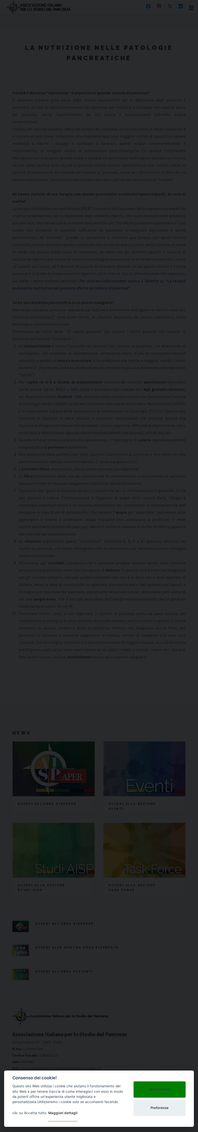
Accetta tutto (160, 1089)
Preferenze (160, 1108)
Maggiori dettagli (63, 1113)
